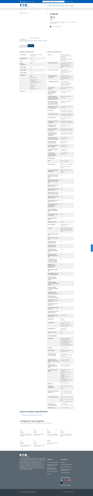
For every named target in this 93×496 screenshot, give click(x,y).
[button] (92, 248)
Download (23, 39)
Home (21, 9)
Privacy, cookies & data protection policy (28, 492)
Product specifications (56, 26)
